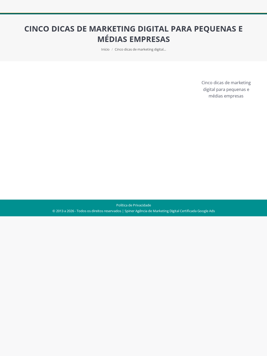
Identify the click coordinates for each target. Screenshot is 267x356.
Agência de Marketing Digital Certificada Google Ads (175, 210)
